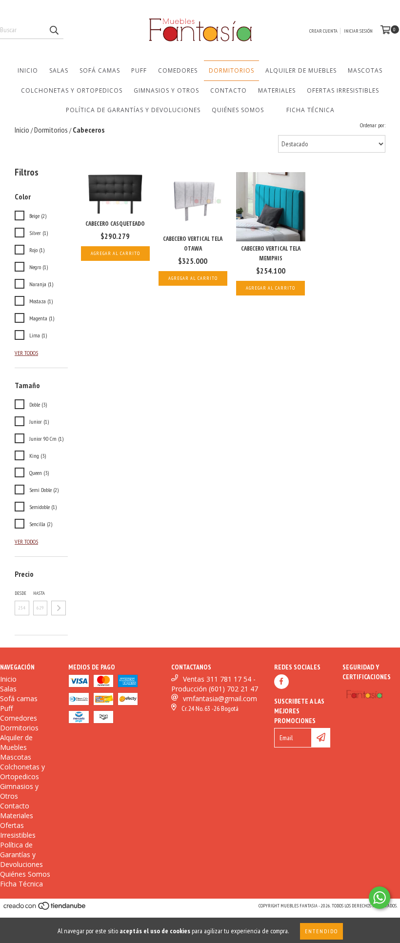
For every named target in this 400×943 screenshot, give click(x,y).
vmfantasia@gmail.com (220, 698)
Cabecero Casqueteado (115, 223)
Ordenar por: (372, 125)
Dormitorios (231, 70)
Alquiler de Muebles (301, 70)
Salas (58, 70)
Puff (139, 70)
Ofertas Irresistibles (343, 90)
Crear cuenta (323, 31)
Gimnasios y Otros (166, 90)
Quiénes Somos (238, 110)
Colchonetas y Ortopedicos (71, 90)
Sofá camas (100, 70)
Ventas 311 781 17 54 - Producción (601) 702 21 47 (214, 683)
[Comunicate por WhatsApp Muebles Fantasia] (379, 897)
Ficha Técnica (310, 110)
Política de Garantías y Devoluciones (133, 110)
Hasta (39, 593)
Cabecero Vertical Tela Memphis (270, 253)
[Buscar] (53, 30)
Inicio (28, 70)
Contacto (228, 90)
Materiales (277, 90)
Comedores (178, 70)
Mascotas (365, 70)
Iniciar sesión (358, 31)
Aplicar (58, 608)
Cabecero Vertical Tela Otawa (192, 244)
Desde (20, 593)
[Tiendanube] (45, 908)
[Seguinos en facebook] (281, 681)
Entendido (321, 931)
